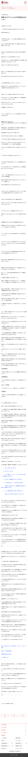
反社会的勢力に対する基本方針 (14, 751)
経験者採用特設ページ (5, 745)
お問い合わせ (3, 748)
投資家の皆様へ (18, 737)
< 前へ (5, 715)
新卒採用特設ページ (4, 743)
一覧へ (14, 715)
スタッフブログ (18, 740)
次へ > (23, 715)
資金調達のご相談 (18, 745)
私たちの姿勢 (3, 724)
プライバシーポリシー (19, 748)
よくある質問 (3, 737)
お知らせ (3, 740)
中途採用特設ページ (18, 743)
